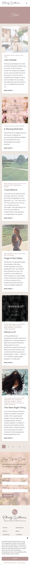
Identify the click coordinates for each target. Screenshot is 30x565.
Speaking (6, 534)
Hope (5, 57)
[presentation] (15, 39)
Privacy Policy (21, 562)
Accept (15, 558)
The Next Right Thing (15, 407)
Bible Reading (8, 183)
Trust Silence (10, 190)
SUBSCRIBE (7, 496)
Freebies (19, 534)
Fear (22, 324)
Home (5, 527)
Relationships (9, 255)
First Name (6, 473)
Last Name (6, 480)
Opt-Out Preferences (10, 562)
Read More (9, 90)
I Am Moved (10, 60)
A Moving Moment (13, 129)
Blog (17, 531)
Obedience (17, 185)
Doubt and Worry (10, 324)
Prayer (22, 126)
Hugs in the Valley (13, 258)
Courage (7, 55)
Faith (12, 55)
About (5, 531)
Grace (7, 185)
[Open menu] (26, 3)
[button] (27, 538)
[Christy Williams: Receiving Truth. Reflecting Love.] (14, 515)
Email (4, 488)
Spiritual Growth (10, 401)
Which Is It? (10, 332)
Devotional (20, 527)
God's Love (19, 55)
